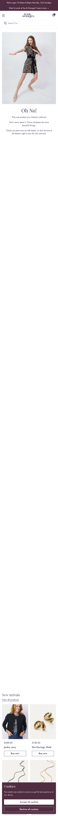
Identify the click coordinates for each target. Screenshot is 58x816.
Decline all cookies (29, 809)
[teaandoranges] (28, 15)
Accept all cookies (29, 802)
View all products (10, 699)
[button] (53, 15)
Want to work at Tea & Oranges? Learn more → (29, 8)
